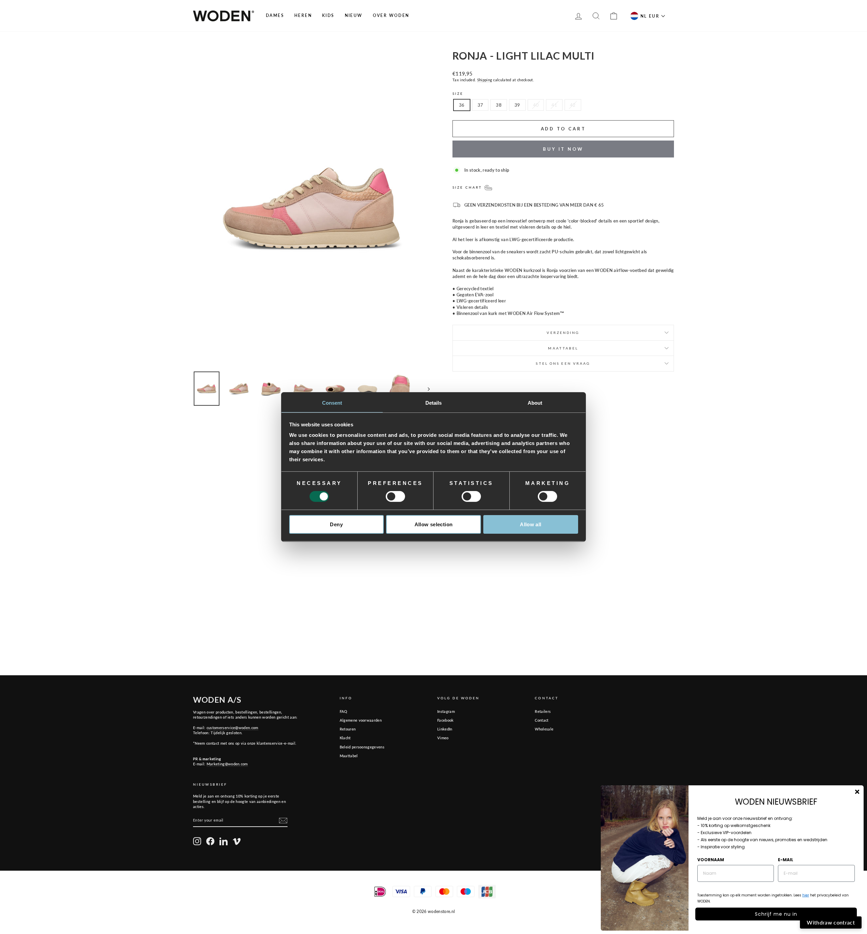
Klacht (345, 738)
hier (805, 895)
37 (480, 105)
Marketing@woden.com (227, 764)
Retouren (348, 729)
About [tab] (535, 403)
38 (499, 105)
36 (462, 105)
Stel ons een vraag (563, 363)
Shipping (484, 80)
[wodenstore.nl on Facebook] (210, 841)
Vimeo (443, 738)
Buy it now (563, 149)
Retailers (543, 711)
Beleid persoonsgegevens (362, 747)
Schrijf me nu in (776, 914)
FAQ (343, 711)
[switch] (395, 496)
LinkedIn (444, 729)
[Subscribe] (283, 820)
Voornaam (710, 860)
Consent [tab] (332, 403)
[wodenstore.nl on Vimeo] (237, 841)
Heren (303, 15)
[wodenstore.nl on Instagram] (197, 841)
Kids (328, 15)
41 (554, 105)
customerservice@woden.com (232, 727)
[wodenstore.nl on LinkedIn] (223, 841)
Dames (275, 15)
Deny (336, 524)
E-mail (785, 860)
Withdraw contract (831, 922)
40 (536, 105)
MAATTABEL (563, 348)
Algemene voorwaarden (361, 720)
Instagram (446, 711)
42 (573, 105)
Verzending (563, 333)
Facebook (445, 720)
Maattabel (349, 755)
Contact (541, 720)
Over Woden (391, 15)
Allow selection (434, 524)
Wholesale (544, 729)
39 (517, 105)
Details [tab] (433, 403)
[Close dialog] (857, 791)
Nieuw (354, 15)
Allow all (530, 524)
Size (457, 93)
